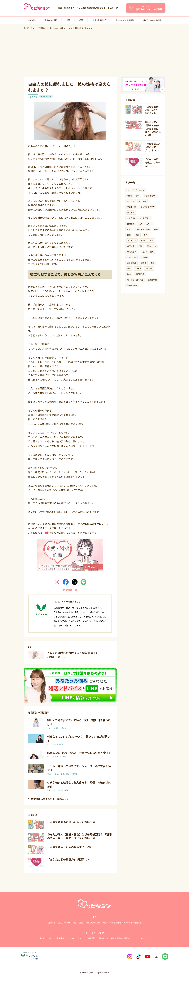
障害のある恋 (132, 285)
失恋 (137, 235)
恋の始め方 (151, 246)
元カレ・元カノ (53, 774)
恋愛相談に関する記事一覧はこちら (50, 798)
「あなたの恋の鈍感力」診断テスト (68, 859)
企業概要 (90, 938)
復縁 (140, 246)
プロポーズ (131, 207)
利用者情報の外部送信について (123, 938)
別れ (63, 774)
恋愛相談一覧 (70, 589)
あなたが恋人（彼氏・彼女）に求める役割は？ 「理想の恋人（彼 (153, 129)
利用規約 (60, 938)
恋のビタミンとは (47, 938)
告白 (129, 235)
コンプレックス (133, 195)
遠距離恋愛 (152, 279)
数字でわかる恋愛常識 (125, 20)
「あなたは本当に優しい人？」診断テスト (72, 822)
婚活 (81, 20)
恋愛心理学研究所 (99, 20)
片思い (138, 268)
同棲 (156, 229)
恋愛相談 (31, 20)
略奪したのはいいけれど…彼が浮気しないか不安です (79, 753)
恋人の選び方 (132, 251)
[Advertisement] (94, 53)
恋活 (68, 20)
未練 (152, 263)
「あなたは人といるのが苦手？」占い (69, 847)
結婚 (61, 744)
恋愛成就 (62, 728)
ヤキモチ (130, 212)
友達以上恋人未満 (142, 229)
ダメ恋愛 (130, 201)
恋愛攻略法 (131, 263)
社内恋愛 (62, 756)
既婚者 (143, 263)
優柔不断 (130, 223)
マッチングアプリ (148, 207)
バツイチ (142, 201)
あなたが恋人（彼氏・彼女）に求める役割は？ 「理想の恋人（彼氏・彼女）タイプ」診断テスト (79, 836)
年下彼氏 (130, 246)
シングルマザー (150, 195)
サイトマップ (144, 938)
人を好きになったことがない (138, 218)
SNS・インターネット (136, 190)
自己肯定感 (139, 274)
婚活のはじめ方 (147, 240)
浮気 (129, 268)
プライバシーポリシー (75, 938)
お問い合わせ (102, 938)
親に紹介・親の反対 (135, 279)
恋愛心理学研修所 (93, 922)
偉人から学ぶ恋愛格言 (152, 20)
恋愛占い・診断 (51, 20)
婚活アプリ (131, 240)
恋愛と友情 (131, 257)
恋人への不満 (47, 96)
